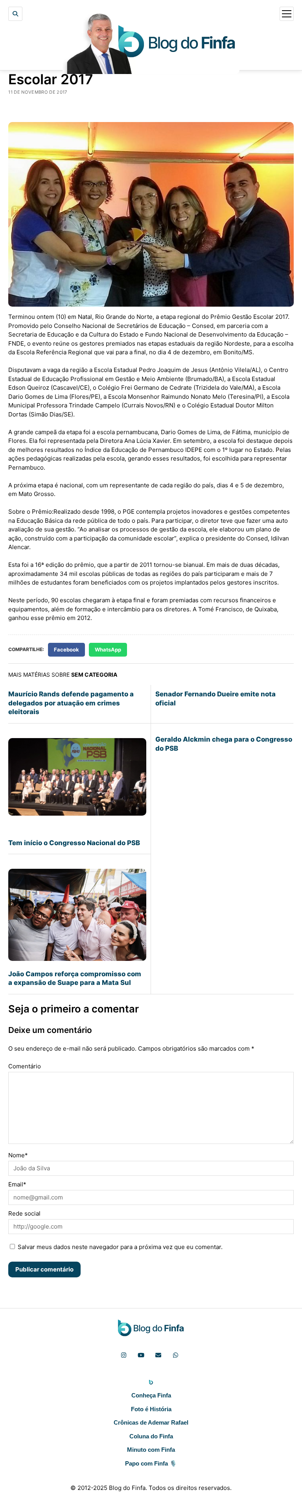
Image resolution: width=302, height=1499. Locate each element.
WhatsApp (108, 649)
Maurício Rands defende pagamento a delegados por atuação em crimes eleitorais (71, 703)
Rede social (24, 1213)
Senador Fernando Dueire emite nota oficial (215, 698)
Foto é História (151, 1409)
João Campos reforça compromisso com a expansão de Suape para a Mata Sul (74, 978)
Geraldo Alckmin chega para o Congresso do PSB (223, 743)
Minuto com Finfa (151, 1449)
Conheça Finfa (151, 1395)
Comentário (24, 1066)
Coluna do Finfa (151, 1436)
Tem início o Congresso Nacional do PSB (74, 843)
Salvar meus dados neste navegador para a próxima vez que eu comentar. (120, 1247)
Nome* (18, 1155)
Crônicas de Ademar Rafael (151, 1422)
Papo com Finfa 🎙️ (151, 1463)
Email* (17, 1184)
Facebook (66, 649)
